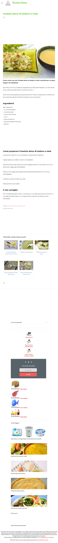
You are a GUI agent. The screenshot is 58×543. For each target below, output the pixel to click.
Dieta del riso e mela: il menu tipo (19, 508)
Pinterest (31, 362)
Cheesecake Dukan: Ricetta (17, 490)
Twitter (28, 362)
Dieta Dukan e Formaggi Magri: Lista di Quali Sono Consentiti (26, 438)
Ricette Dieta (20, 2)
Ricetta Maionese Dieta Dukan (18, 525)
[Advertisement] (29, 31)
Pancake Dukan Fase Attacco (18, 473)
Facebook (25, 362)
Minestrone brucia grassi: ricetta (19, 456)
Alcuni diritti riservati (42, 540)
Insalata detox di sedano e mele (13, 205)
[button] (4, 18)
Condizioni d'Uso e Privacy (47, 537)
